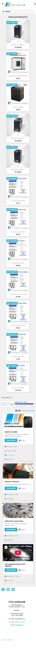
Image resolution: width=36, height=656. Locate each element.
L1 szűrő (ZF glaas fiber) (18, 325)
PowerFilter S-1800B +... (18, 45)
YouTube (8, 589)
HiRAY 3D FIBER (18, 107)
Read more (11, 440)
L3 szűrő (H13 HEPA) (18, 388)
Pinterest (13, 589)
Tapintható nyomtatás (14, 521)
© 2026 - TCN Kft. (6, 640)
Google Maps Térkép (17, 622)
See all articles (28, 411)
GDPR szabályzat (17, 625)
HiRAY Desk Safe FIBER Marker (18, 76)
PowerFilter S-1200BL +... (18, 169)
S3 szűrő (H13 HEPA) (18, 263)
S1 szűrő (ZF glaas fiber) (18, 201)
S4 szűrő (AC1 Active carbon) (18, 294)
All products (7, 398)
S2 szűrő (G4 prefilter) (18, 232)
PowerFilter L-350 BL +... (18, 138)
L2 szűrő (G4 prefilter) (18, 356)
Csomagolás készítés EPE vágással (15, 565)
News (23, 440)
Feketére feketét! (12, 481)
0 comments (11, 455)
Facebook (3, 589)
